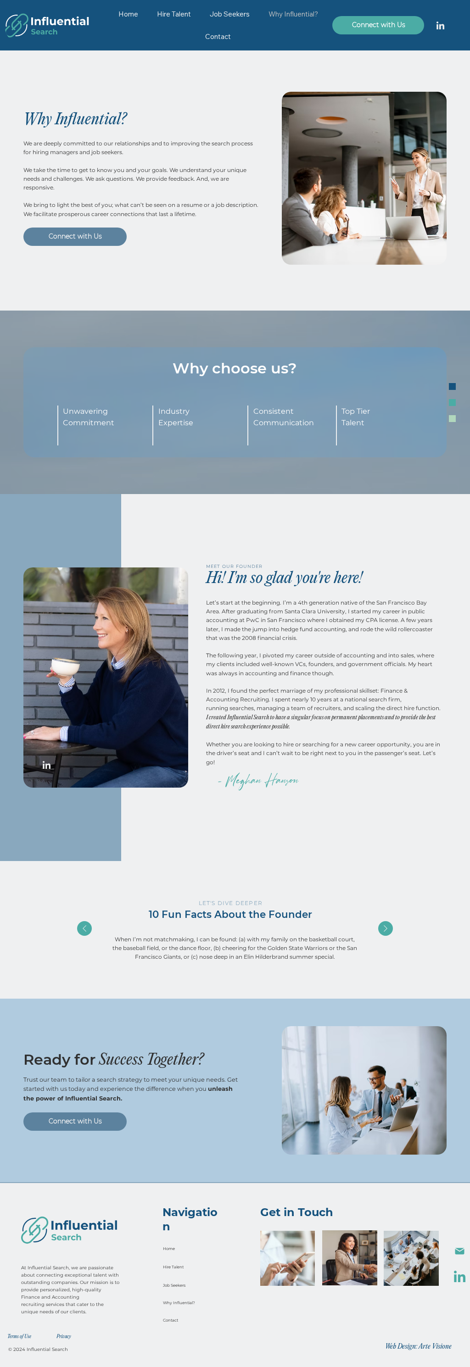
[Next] (385, 928)
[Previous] (84, 928)
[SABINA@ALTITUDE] (459, 1251)
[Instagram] (440, 25)
